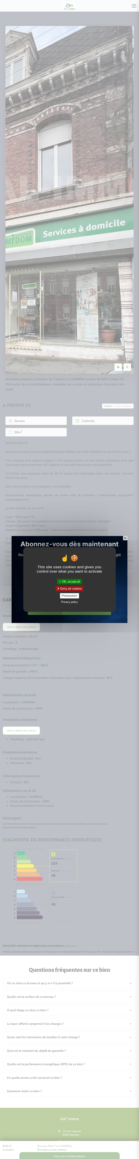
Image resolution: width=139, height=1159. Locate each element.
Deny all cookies (71, 588)
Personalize (69, 595)
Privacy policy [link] (69, 602)
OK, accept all (70, 581)
